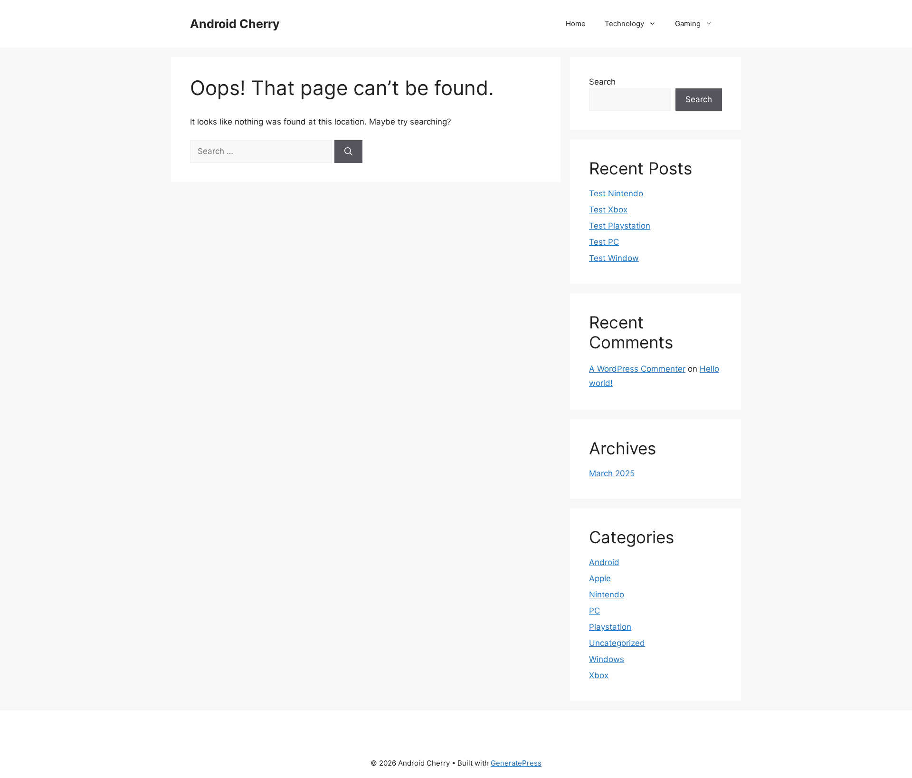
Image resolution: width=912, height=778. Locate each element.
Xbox (598, 675)
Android (604, 562)
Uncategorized (617, 643)
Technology (624, 23)
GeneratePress (516, 763)
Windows (606, 659)
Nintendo (606, 594)
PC (594, 610)
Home (576, 23)
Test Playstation (619, 226)
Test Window (614, 258)
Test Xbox (608, 209)
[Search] (348, 151)
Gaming (688, 23)
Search (602, 81)
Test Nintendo (616, 193)
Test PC (604, 242)
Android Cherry (235, 24)
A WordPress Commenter (637, 369)
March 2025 (612, 473)
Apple (600, 578)
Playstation (610, 627)
